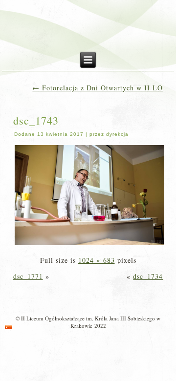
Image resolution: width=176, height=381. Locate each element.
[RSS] (8, 327)
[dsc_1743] (89, 244)
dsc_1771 (28, 276)
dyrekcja (117, 134)
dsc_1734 (148, 276)
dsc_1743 (36, 120)
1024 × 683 (96, 260)
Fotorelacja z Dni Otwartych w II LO (97, 87)
